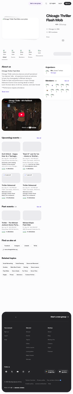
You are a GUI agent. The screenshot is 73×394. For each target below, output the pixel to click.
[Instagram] (23, 372)
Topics (28, 339)
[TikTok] (29, 372)
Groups (28, 331)
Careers (50, 343)
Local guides (29, 351)
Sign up (6, 331)
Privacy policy (41, 380)
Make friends (30, 355)
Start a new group (58, 317)
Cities (28, 343)
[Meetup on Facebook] (6, 372)
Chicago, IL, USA (54, 29)
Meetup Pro (51, 339)
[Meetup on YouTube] (18, 372)
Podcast (50, 351)
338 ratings (62, 24)
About (49, 331)
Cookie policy (29, 383)
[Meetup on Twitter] (12, 372)
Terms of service (30, 380)
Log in (6, 335)
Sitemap (28, 359)
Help (5, 339)
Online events (30, 347)
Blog (49, 335)
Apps (49, 347)
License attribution (40, 383)
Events (28, 335)
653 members (53, 32)
